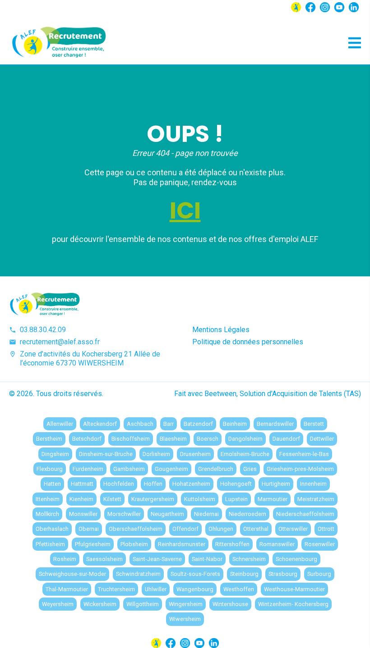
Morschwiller (124, 514)
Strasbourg (282, 573)
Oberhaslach (52, 528)
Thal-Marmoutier (67, 589)
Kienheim (81, 499)
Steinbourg (244, 573)
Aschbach (140, 423)
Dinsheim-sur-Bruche (106, 454)
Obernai (89, 528)
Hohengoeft (236, 483)
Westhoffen (238, 589)
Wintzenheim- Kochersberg (293, 604)
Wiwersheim (185, 619)
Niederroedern (247, 514)
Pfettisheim (50, 544)
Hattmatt (82, 483)
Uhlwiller (155, 589)
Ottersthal (255, 528)
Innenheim (313, 483)
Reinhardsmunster (181, 544)
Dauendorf (286, 438)
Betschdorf (87, 438)
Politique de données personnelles (247, 342)
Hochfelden (118, 483)
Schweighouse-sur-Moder (72, 573)
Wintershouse (230, 604)
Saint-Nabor (207, 559)
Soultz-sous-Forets (195, 573)
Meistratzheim (315, 499)
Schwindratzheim (138, 573)
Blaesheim (173, 438)
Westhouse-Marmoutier (294, 589)
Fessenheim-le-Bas (304, 454)
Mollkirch (47, 514)
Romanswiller (277, 544)
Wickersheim (99, 604)
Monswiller (83, 514)
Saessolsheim (104, 559)
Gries (250, 468)
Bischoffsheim (130, 438)
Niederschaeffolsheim (305, 514)
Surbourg (319, 573)
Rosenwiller (320, 544)
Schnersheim (249, 559)
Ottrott (326, 528)
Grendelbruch (215, 468)
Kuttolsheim (199, 499)
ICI (185, 210)
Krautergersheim (152, 499)
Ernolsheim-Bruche (245, 454)
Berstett (314, 423)
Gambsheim (129, 468)
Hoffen (153, 483)
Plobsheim (134, 544)
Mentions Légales (221, 329)
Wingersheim (186, 604)
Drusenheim (195, 454)
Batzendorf (198, 423)
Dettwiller (322, 438)
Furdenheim (88, 468)
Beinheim (235, 423)
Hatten (52, 483)
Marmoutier (272, 499)
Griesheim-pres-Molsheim (300, 468)
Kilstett (112, 499)
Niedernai (206, 514)
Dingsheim (55, 454)
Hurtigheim (276, 483)
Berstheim (49, 438)
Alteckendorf (100, 423)
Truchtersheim (116, 589)
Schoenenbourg (296, 559)
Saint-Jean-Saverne (157, 559)
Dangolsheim (245, 438)
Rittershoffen (232, 544)
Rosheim (64, 559)
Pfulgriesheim (93, 544)
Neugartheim (167, 514)
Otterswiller (293, 528)
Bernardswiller (275, 423)
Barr (168, 423)
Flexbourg (50, 468)
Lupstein (236, 499)
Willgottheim (142, 604)
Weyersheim (58, 604)
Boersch (207, 438)
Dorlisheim (156, 454)
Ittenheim (48, 499)
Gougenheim (171, 468)
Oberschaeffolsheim (135, 528)
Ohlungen (220, 528)
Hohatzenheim (191, 483)
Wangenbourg (194, 589)
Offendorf (185, 528)
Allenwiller (59, 423)
